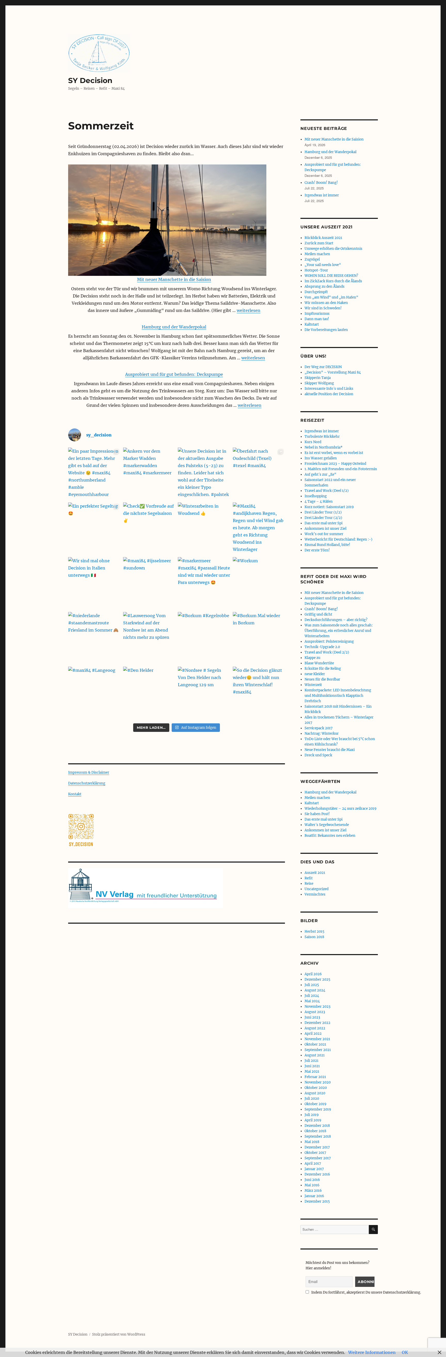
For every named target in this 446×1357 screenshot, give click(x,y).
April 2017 (313, 1163)
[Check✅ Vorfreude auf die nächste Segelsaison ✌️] (149, 528)
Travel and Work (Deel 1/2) (327, 491)
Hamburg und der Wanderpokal (174, 326)
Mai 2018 (312, 1142)
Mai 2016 (312, 1185)
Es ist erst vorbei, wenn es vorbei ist (334, 453)
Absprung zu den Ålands (325, 286)
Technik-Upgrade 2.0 (322, 647)
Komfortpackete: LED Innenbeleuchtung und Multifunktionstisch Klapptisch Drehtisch (338, 695)
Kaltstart (312, 324)
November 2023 (317, 1006)
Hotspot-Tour (316, 270)
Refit (309, 878)
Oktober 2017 (315, 1153)
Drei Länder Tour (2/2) (323, 518)
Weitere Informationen (372, 1352)
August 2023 (315, 1012)
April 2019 (313, 1120)
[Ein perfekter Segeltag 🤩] (94, 528)
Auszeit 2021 (315, 873)
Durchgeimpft (316, 292)
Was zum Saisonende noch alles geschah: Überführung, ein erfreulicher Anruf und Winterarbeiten (339, 630)
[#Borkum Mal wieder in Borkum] (259, 638)
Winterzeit (313, 685)
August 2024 (315, 990)
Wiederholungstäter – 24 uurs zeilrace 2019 (341, 808)
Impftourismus (317, 313)
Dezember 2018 (317, 1125)
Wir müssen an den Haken (326, 303)
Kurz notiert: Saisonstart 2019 (329, 507)
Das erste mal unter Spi (324, 523)
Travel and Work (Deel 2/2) (327, 652)
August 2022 (315, 1028)
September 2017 (318, 1158)
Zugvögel (312, 259)
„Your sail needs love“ (323, 265)
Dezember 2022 (317, 1023)
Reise (309, 883)
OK (405, 1352)
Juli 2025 (312, 985)
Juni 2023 (312, 1017)
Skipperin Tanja (318, 378)
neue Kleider (315, 674)
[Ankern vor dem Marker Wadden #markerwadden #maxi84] (149, 474)
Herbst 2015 (314, 931)
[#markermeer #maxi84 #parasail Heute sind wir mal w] (204, 583)
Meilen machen (317, 254)
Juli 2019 (312, 1115)
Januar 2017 (314, 1169)
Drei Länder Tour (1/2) (323, 512)
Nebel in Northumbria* (324, 447)
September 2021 (318, 1050)
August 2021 (315, 1055)
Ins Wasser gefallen (321, 458)
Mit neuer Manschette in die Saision (174, 279)
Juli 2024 (312, 996)
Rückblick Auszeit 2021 (323, 238)
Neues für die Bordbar (322, 679)
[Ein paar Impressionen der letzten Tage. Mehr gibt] (94, 474)
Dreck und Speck (318, 755)
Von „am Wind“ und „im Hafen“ (331, 297)
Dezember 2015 (317, 1201)
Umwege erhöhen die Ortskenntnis (333, 248)
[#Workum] (259, 583)
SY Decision (90, 80)
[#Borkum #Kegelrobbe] (204, 638)
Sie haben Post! (317, 814)
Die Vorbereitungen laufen (326, 330)
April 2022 (313, 1033)
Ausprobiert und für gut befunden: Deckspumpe (174, 374)
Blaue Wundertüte (319, 663)
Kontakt (74, 794)
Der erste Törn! (317, 550)
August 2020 (315, 1093)
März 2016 (313, 1190)
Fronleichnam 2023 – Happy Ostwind (335, 463)
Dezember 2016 (317, 1174)
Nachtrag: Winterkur (322, 733)
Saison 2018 (314, 937)
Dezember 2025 (317, 979)
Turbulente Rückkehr (322, 436)
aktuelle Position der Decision (329, 394)
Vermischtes (315, 894)
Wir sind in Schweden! (323, 308)
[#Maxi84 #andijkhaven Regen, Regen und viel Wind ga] (259, 528)
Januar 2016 (314, 1196)
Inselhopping (316, 496)
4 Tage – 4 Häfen (319, 501)
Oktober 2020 (316, 1088)
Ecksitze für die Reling (323, 668)
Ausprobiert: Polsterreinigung (329, 641)
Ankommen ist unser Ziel (325, 528)
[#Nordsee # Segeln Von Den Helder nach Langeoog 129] (204, 693)
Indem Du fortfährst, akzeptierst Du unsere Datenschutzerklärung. (365, 1292)
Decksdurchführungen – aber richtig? (336, 620)
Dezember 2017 (317, 1147)
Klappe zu (312, 658)
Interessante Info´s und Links (329, 388)
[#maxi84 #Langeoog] (94, 693)
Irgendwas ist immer (322, 195)
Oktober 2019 (315, 1104)
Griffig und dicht (318, 614)
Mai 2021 (312, 1071)
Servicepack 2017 (319, 728)
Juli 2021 (311, 1060)
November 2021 (317, 1039)
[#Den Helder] (149, 693)
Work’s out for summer (324, 534)
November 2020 (318, 1082)
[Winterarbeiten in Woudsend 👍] (204, 528)
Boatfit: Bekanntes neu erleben (330, 835)
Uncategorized (317, 889)
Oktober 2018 (315, 1131)
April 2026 (313, 974)
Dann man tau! (317, 319)
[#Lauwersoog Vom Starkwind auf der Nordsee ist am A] (149, 638)
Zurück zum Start (319, 243)
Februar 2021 (315, 1077)
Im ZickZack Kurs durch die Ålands (333, 281)
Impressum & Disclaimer (88, 772)
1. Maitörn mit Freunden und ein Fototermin (341, 469)
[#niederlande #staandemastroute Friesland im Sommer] (94, 638)
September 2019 (318, 1109)
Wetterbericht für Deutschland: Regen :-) (338, 539)
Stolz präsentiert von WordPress (118, 1334)
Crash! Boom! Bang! (321, 182)
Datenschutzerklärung (86, 783)
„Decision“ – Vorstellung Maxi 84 (333, 372)
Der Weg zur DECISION (323, 367)
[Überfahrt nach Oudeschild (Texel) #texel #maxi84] (259, 474)
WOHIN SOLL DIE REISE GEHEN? (331, 276)
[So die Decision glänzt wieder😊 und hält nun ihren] (259, 693)
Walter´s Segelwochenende (327, 825)
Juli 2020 (312, 1098)
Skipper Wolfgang (319, 383)
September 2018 (318, 1136)
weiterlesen (248, 310)
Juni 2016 (312, 1180)
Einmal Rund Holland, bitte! (327, 545)
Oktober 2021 (315, 1044)
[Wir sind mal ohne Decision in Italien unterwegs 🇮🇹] (94, 583)
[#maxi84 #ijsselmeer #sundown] (149, 583)
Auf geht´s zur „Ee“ (320, 474)
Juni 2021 (312, 1066)
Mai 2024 (312, 1001)
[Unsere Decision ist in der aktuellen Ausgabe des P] (204, 474)
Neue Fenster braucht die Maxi (330, 750)
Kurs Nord (313, 442)
